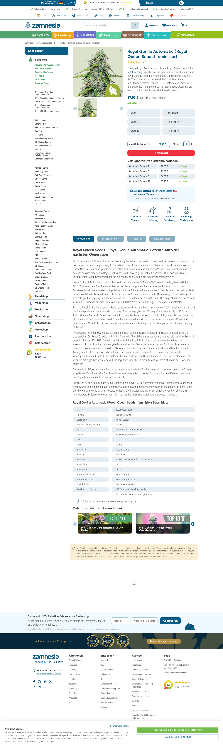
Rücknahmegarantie (140, 691)
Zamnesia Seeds (42, 83)
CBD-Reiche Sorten (43, 142)
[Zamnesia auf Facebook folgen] (33, 681)
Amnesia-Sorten (41, 168)
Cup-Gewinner (41, 131)
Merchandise (43, 336)
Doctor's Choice (41, 284)
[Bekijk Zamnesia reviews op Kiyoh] (29, 352)
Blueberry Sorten (42, 171)
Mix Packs (39, 149)
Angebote (73, 698)
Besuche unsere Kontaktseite (49, 673)
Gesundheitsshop (76, 674)
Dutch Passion (41, 291)
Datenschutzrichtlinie (80, 629)
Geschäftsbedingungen (141, 679)
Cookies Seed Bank (43, 273)
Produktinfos (83, 238)
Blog (102, 665)
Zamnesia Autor (107, 693)
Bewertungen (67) (110, 238)
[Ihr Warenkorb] (184, 25)
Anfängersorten (41, 120)
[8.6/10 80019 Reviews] (45, 350)
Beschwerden (137, 705)
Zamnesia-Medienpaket (110, 688)
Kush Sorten (40, 193)
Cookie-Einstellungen (178, 736)
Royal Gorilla (119, 269)
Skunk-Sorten (40, 200)
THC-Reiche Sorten (43, 145)
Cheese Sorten (41, 179)
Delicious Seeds (41, 277)
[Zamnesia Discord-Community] (44, 687)
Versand (161, 97)
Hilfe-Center (137, 660)
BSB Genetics (40, 251)
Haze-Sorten (40, 189)
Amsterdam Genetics (44, 226)
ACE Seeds (39, 215)
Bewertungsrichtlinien (141, 696)
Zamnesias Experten (109, 698)
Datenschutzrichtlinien (119, 726)
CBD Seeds (39, 266)
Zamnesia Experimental (45, 158)
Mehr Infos (175, 198)
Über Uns (104, 679)
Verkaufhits (105, 674)
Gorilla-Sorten (40, 186)
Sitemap (104, 707)
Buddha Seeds (41, 258)
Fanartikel (73, 693)
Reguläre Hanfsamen (44, 72)
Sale (70, 702)
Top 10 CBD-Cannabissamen (47, 111)
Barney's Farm (41, 237)
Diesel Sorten (40, 182)
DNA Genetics (41, 280)
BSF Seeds (39, 255)
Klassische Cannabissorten (46, 127)
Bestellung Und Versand (142, 674)
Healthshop (42, 309)
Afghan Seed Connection (45, 222)
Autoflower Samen (43, 68)
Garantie (135, 701)
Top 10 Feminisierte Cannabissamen (43, 106)
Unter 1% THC (41, 124)
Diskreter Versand (108, 702)
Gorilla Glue (118, 336)
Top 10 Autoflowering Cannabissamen (44, 93)
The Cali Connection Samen (46, 262)
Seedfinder (105, 660)
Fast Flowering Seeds (44, 138)
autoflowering (134, 72)
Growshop (41, 329)
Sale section (42, 343)
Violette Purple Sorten (44, 197)
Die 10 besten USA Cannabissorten (49, 101)
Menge (176, 144)
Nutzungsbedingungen (104, 629)
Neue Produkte (107, 669)
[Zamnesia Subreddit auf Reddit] (39, 687)
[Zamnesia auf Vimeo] (44, 681)
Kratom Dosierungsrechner (175, 672)
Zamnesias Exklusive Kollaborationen (43, 154)
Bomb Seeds (40, 247)
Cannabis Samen (76, 660)
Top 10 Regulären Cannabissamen (49, 98)
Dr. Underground (42, 288)
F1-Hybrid (39, 76)
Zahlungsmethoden (140, 669)
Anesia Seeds (40, 229)
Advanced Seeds (42, 218)
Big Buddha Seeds (42, 240)
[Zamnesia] (52, 25)
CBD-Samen (40, 79)
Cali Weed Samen (42, 175)
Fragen (137, 238)
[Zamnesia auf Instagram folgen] (39, 681)
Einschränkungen (162, 238)
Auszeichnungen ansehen (164, 641)
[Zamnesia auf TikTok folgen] (33, 687)
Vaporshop (42, 303)
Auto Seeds (40, 233)
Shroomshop (43, 323)
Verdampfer (74, 669)
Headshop (41, 296)
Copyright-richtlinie (140, 710)
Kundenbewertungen (109, 684)
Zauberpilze (73, 684)
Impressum (136, 665)
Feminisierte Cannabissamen (47, 65)
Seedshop (41, 59)
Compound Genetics (43, 269)
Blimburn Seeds (41, 244)
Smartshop (42, 316)
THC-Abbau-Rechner (172, 660)
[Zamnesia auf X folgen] (50, 681)
